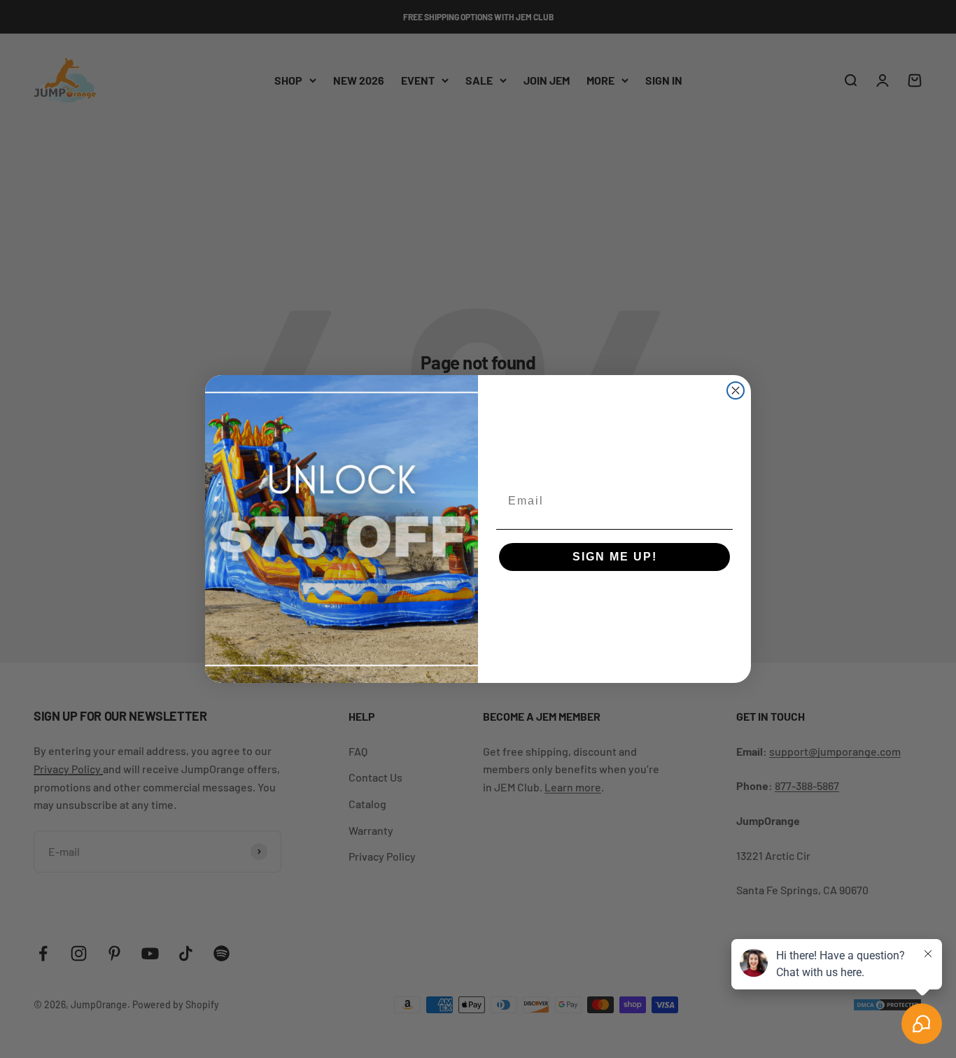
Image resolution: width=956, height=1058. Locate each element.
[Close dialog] (735, 390)
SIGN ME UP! (614, 557)
